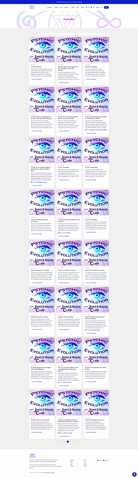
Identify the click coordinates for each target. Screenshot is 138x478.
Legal (41, 472)
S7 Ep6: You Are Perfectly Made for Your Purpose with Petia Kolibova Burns (41, 169)
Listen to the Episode (37, 79)
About (61, 7)
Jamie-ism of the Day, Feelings (39, 317)
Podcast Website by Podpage (49, 472)
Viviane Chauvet (67, 382)
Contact (82, 7)
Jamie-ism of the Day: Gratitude (40, 270)
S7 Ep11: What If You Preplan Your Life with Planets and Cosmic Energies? (68, 68)
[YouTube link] (91, 7)
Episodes (49, 7)
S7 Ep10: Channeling (91, 66)
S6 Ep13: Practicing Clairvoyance (94, 420)
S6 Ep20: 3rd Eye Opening (65, 317)
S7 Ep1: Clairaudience (91, 219)
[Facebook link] (86, 7)
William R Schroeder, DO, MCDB (98, 130)
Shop (77, 7)
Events (72, 7)
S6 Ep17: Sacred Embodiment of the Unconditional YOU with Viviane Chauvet (68, 369)
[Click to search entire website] (101, 7)
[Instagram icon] (101, 460)
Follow (106, 7)
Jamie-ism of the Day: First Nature (95, 270)
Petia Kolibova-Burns (41, 182)
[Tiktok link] (94, 7)
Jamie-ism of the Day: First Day (67, 270)
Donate (97, 7)
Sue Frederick (66, 233)
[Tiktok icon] (106, 460)
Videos (56, 7)
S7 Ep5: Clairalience (63, 167)
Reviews (66, 7)
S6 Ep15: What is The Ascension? (40, 420)
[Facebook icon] (98, 460)
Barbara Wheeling (95, 330)
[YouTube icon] (104, 460)
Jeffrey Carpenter (68, 433)
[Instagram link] (89, 7)
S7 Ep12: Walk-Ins (36, 66)
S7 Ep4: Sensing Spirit (91, 167)
